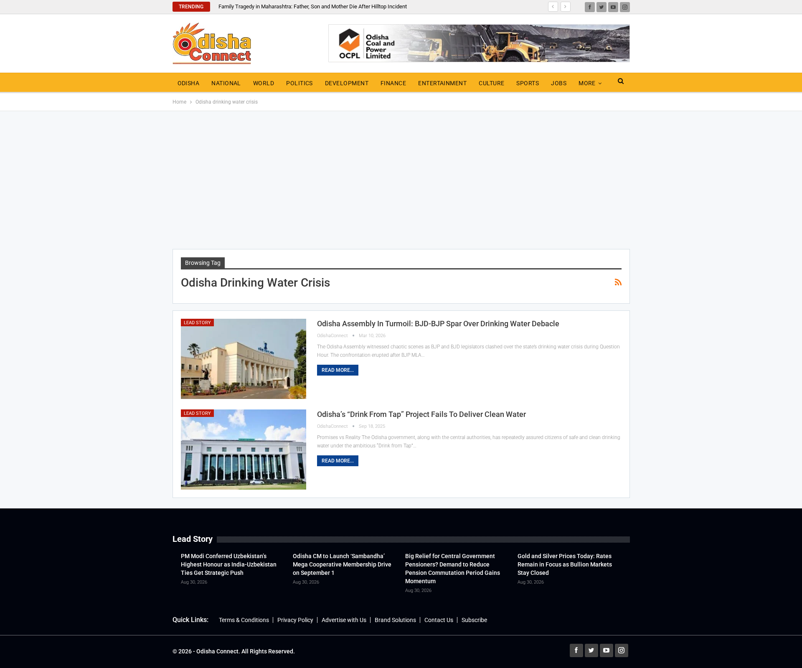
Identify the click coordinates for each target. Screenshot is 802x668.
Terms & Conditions (244, 620)
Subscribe (474, 620)
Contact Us (438, 620)
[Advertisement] (401, 180)
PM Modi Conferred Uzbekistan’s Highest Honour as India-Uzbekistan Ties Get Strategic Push (229, 564)
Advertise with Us (344, 620)
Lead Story (197, 322)
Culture (491, 83)
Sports (527, 83)
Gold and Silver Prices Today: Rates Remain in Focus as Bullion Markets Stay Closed (565, 564)
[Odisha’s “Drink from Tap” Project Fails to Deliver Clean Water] (243, 449)
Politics (299, 83)
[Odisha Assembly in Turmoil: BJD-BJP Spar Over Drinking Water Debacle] (243, 359)
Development (346, 83)
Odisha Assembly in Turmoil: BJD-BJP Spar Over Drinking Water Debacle (438, 323)
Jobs (558, 83)
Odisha (189, 83)
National (226, 83)
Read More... (338, 370)
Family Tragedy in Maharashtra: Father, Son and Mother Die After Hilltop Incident (312, 6)
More (587, 83)
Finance (393, 83)
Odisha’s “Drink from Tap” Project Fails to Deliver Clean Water (421, 414)
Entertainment (442, 83)
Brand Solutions (395, 620)
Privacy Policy (295, 620)
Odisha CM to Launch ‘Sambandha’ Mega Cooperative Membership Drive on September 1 (342, 564)
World (263, 83)
